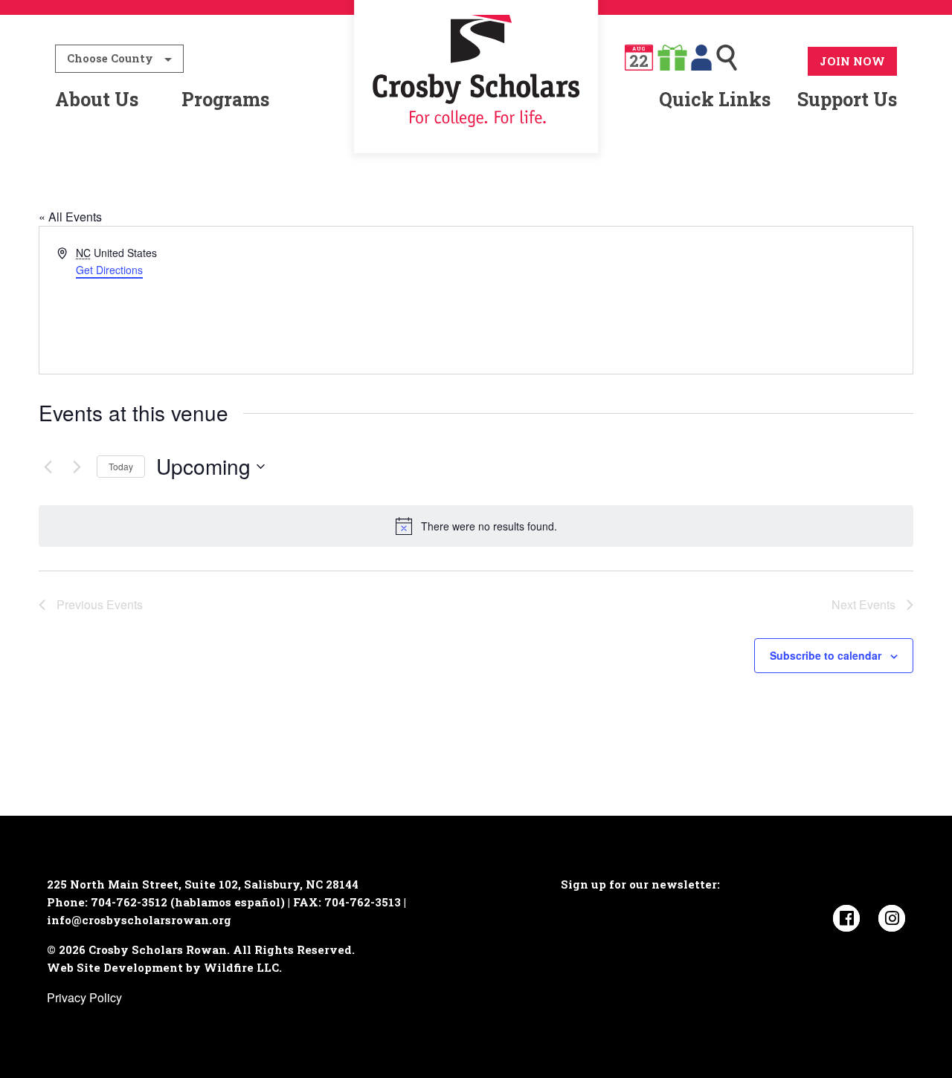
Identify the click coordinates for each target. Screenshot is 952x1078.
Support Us (847, 99)
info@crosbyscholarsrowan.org (139, 919)
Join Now (852, 60)
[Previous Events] (48, 466)
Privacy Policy (84, 997)
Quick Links (715, 99)
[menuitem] (476, 99)
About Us (96, 99)
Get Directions (109, 269)
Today (121, 466)
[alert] (476, 526)
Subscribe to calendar (825, 655)
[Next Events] (77, 466)
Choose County (110, 58)
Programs (225, 99)
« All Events (70, 216)
